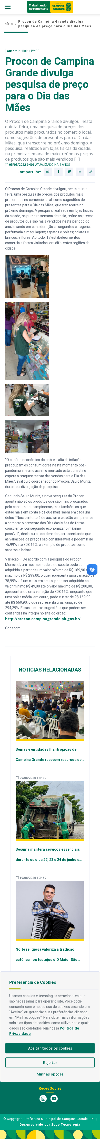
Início (8, 24)
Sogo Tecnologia (66, 1124)
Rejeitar (50, 1062)
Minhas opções (50, 1074)
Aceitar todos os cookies (50, 1048)
